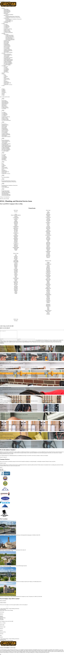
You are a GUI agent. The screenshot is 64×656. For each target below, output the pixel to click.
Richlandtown (16, 238)
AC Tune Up (4, 115)
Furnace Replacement (9, 20)
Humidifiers (6, 71)
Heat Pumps (6, 13)
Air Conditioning (2, 617)
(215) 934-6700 (39, 596)
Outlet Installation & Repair (8, 59)
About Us (1, 457)
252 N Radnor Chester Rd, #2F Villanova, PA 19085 (27, 581)
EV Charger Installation (6, 150)
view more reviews (3, 470)
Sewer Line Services (5, 130)
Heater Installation (5, 101)
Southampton (48, 304)
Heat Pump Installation (9, 14)
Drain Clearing (6, 41)
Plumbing (3, 33)
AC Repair (5, 24)
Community (6, 76)
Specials (3, 93)
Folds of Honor (4, 170)
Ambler (48, 263)
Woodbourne (16, 248)
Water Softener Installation (8, 52)
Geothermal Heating (7, 21)
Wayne (16, 291)
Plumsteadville (16, 235)
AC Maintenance (6, 27)
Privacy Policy (2, 610)
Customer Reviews (7, 79)
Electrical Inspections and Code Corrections (8, 55)
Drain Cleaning (6, 42)
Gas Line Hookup (7, 48)
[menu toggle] (0, 87)
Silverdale (15, 241)
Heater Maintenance (7, 11)
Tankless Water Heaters (9, 36)
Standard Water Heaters (9, 35)
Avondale (48, 212)
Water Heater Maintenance (10, 38)
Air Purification (6, 69)
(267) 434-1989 (6, 198)
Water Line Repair (7, 46)
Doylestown (16, 219)
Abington (48, 262)
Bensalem (15, 211)
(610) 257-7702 (10, 550)
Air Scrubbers (6, 68)
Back (3, 98)
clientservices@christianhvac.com (5, 652)
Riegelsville (16, 239)
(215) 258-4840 (8, 566)
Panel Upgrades (6, 56)
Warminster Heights (16, 247)
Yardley (16, 250)
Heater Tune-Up (6, 12)
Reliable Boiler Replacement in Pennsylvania (13, 17)
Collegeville (48, 270)
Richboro (15, 237)
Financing (1, 633)
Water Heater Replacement (10, 39)
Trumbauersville (15, 243)
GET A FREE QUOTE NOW (5, 96)
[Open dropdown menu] (4, 94)
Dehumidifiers (6, 70)
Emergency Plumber (7, 40)
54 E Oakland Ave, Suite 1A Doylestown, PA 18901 (28, 596)
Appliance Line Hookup (8, 49)
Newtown (15, 232)
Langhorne (16, 225)
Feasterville (16, 223)
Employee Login (2, 626)
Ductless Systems (7, 29)
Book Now (2, 198)
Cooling (3, 23)
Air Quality (4, 65)
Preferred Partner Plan (7, 82)
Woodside (15, 249)
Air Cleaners (6, 66)
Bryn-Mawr (48, 269)
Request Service (2, 427)
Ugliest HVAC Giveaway (8, 84)
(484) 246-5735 (38, 581)
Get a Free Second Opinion (8, 32)
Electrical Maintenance (7, 54)
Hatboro (48, 281)
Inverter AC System (7, 30)
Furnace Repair (4, 186)
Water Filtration (6, 51)
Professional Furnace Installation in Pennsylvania (9, 185)
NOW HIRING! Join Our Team (5, 1)
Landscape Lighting (7, 64)
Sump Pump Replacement (8, 50)
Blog (5, 74)
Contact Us (5, 457)
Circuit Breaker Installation (8, 57)
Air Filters (5, 67)
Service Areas (6, 83)
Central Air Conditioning (6, 116)
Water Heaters (6, 34)
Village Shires (16, 245)
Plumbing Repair (6, 44)
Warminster (16, 246)
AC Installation (6, 25)
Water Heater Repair (9, 37)
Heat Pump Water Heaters (6, 192)
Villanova (15, 289)
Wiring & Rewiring (7, 58)
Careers (5, 75)
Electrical (3, 53)
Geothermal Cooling (7, 31)
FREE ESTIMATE (3, 600)
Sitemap (11, 610)
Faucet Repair (6, 43)
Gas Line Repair (6, 47)
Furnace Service (6, 18)
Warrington (16, 320)
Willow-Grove (48, 311)
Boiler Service (6, 15)
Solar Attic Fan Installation (6, 149)
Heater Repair (6, 9)
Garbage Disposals (7, 45)
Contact (3, 85)
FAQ (5, 80)
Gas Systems (6, 22)
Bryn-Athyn (48, 268)
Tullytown (15, 244)
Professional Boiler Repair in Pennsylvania (13, 16)
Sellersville (16, 240)
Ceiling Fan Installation (7, 61)
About (3, 73)
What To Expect (6, 78)
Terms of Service (7, 610)
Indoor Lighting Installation (8, 60)
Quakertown (16, 236)
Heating (3, 8)
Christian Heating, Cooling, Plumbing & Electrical (10, 565)
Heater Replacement (5, 102)
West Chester (48, 255)
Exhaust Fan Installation (8, 62)
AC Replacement (6, 26)
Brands (5, 77)
